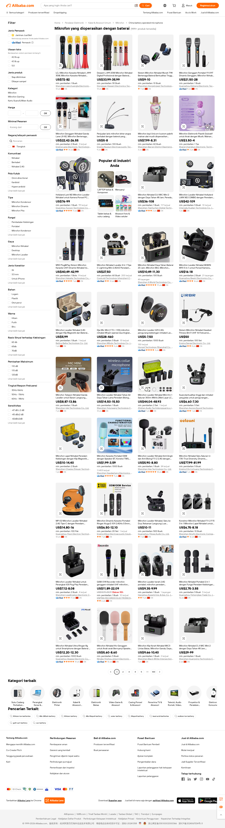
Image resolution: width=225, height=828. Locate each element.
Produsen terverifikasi (104, 744)
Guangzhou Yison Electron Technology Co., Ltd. (73, 534)
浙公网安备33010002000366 (162, 823)
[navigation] (29, 348)
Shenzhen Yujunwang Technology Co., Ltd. (115, 408)
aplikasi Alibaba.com (163, 800)
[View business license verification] (140, 823)
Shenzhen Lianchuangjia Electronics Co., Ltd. (73, 86)
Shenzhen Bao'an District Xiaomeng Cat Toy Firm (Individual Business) (156, 147)
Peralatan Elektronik (74, 23)
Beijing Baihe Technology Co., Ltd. (72, 343)
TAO (136, 814)
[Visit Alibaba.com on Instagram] (201, 779)
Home (57, 23)
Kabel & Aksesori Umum (99, 23)
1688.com (81, 814)
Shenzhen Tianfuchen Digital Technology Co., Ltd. (156, 208)
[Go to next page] (159, 672)
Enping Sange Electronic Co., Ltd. (194, 343)
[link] (221, 799)
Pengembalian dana (146, 762)
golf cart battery (20, 723)
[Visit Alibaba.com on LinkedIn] (189, 779)
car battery (41, 723)
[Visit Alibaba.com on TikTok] (214, 779)
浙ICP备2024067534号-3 (191, 823)
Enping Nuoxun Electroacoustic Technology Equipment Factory (115, 147)
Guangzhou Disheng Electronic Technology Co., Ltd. (197, 86)
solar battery (116, 716)
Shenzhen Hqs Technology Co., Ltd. (154, 469)
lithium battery (70, 716)
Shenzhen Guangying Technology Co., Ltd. (197, 659)
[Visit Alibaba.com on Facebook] (183, 779)
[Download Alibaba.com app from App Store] (186, 800)
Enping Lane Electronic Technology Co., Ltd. (73, 147)
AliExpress (69, 814)
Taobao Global (125, 814)
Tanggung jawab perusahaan (19, 756)
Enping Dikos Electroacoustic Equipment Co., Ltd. (115, 534)
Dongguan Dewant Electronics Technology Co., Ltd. (115, 86)
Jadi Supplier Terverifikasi (193, 762)
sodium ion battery (186, 716)
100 (153, 672)
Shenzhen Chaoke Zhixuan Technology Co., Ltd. (73, 469)
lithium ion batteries (21, 716)
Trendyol (145, 814)
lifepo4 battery (137, 716)
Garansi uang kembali (60, 750)
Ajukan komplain (145, 756)
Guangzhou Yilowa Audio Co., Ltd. (153, 534)
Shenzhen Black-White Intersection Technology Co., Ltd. (156, 659)
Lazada (112, 814)
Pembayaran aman (58, 744)
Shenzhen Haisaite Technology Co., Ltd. (73, 278)
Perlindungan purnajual (61, 762)
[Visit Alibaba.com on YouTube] (207, 779)
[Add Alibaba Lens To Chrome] (54, 800)
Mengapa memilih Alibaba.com (20, 744)
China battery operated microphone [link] (146, 23)
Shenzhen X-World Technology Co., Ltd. (156, 282)
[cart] (174, 6)
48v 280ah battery (47, 716)
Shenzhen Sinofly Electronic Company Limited (197, 534)
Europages (157, 814)
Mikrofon (120, 23)
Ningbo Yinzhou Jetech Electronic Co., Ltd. (115, 659)
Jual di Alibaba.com (190, 744)
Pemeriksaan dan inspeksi (62, 767)
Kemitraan (186, 767)
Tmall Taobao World (97, 814)
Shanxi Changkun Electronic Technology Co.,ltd (197, 147)
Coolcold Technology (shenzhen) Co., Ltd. (115, 278)
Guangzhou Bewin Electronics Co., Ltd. (197, 278)
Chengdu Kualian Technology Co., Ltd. (197, 208)
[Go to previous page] (110, 672)
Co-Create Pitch (14, 750)
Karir (8, 762)
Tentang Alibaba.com (16, 738)
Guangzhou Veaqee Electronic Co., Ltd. (73, 659)
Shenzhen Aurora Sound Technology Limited (197, 408)
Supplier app (115, 800)
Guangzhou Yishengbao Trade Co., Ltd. (197, 595)
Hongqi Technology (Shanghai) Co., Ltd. (156, 347)
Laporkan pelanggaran (148, 776)
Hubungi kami (143, 750)
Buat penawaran (101, 750)
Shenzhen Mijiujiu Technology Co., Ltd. (115, 343)
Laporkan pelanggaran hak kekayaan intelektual (154, 769)
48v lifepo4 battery (94, 716)
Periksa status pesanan (192, 756)
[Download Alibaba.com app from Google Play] (208, 800)
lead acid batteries (161, 716)
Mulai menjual (187, 750)
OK (45, 113)
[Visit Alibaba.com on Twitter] (195, 779)
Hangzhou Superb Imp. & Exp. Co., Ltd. (156, 595)
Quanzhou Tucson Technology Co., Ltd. (73, 208)
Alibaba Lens (23, 800)
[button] (136, 5)
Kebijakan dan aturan (59, 773)
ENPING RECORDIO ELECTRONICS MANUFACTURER (115, 598)
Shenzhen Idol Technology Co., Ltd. (72, 408)
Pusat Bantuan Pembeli (148, 744)
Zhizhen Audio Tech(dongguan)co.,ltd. (156, 408)
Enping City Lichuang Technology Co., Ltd (197, 469)
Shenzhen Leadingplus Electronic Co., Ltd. (73, 595)
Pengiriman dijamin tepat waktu (64, 756)
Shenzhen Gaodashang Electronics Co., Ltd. (115, 473)
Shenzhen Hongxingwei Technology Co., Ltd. (156, 86)
